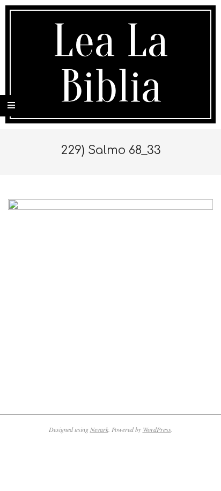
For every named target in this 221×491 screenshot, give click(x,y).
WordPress (157, 429)
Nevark (99, 429)
